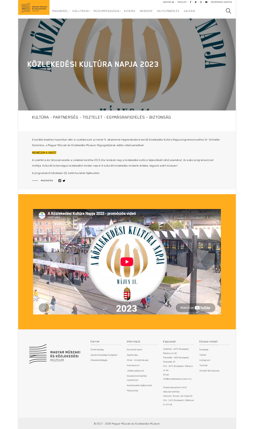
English (182, 1)
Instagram (205, 360)
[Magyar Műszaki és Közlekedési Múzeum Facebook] (190, 1)
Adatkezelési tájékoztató (139, 385)
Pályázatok (132, 390)
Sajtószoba (132, 354)
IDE (65, 173)
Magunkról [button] (60, 10)
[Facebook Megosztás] (59, 181)
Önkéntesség (97, 349)
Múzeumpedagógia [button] (107, 10)
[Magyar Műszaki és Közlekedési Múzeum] (54, 352)
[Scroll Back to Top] (248, 424)
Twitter (203, 354)
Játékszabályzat (135, 370)
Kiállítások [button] (81, 10)
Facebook (204, 349)
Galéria (189, 10)
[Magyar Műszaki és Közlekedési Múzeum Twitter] (196, 1)
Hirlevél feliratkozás (210, 370)
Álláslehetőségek (99, 360)
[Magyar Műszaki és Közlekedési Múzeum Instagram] (201, 1)
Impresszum (133, 365)
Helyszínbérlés (168, 10)
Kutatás (130, 10)
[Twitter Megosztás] (64, 181)
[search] (230, 10)
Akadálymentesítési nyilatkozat (137, 377)
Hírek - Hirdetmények (138, 360)
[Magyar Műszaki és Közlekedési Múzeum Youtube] (206, 1)
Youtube (204, 365)
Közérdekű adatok (221, 1)
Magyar (167, 1)
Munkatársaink (134, 349)
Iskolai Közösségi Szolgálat (104, 354)
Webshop (146, 10)
